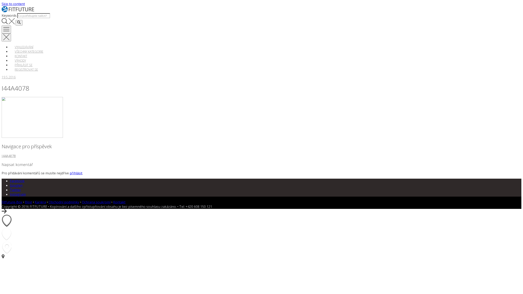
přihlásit (76, 173)
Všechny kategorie (29, 51)
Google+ (16, 185)
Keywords (9, 15)
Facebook (17, 181)
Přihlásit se (23, 65)
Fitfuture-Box (12, 202)
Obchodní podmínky (64, 202)
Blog (28, 202)
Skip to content (13, 4)
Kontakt (21, 56)
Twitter (15, 190)
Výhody (20, 60)
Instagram (18, 194)
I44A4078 (9, 156)
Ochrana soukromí (96, 202)
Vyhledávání (24, 47)
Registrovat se (26, 69)
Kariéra (40, 202)
